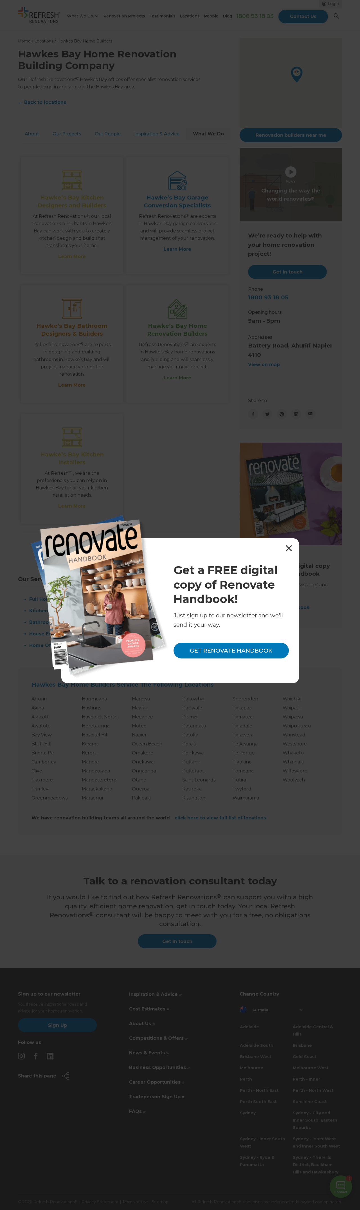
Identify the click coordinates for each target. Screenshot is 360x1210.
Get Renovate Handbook (231, 650)
